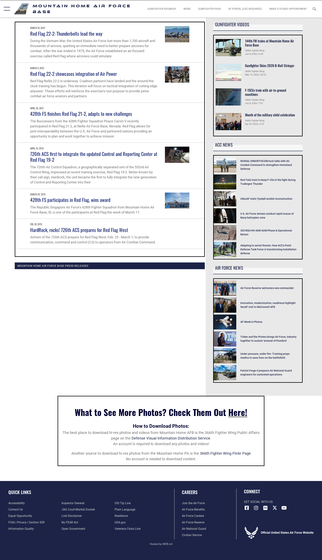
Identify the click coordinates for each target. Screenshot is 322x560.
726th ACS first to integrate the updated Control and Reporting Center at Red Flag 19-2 (93, 156)
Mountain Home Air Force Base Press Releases (53, 265)
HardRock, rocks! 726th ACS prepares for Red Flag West (79, 229)
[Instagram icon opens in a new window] (256, 508)
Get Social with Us (258, 502)
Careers (190, 492)
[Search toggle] (315, 8)
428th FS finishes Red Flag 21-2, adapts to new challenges (81, 113)
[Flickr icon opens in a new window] (265, 508)
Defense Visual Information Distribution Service (171, 438)
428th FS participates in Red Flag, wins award (70, 199)
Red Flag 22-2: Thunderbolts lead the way (66, 33)
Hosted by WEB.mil (161, 543)
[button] (6, 9)
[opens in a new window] (274, 508)
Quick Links (19, 492)
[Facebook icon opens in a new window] (247, 508)
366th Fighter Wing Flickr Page (225, 453)
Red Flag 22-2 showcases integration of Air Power (73, 73)
